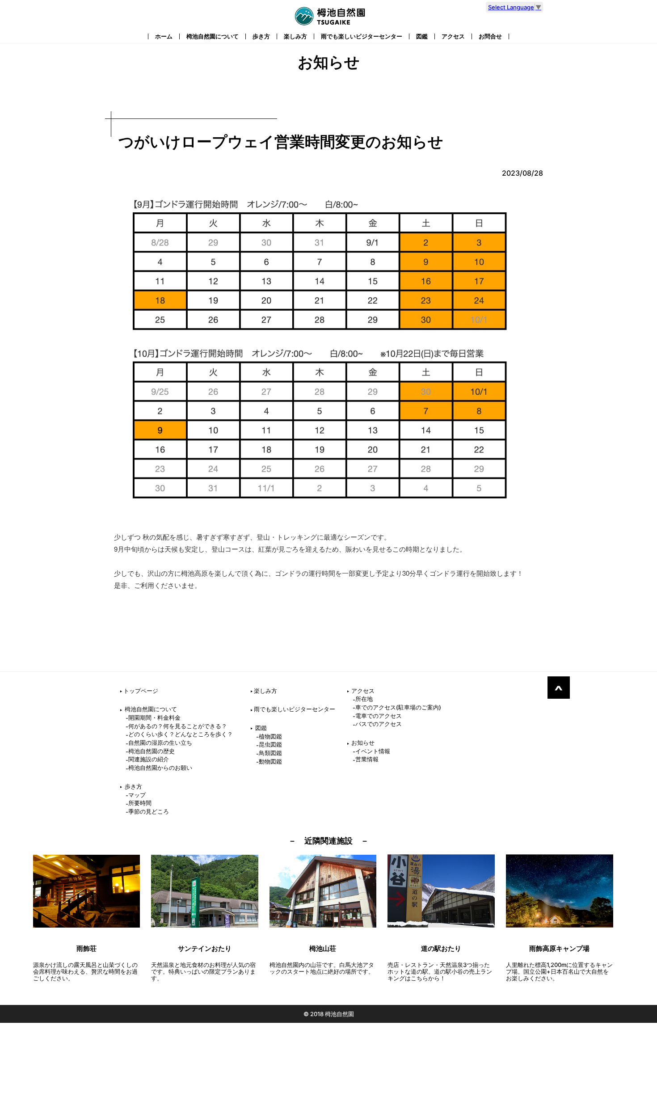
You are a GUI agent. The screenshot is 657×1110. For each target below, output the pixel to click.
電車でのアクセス (378, 715)
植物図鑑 (270, 736)
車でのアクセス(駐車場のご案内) (398, 707)
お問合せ (490, 36)
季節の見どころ (148, 811)
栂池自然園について (212, 36)
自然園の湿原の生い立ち (160, 742)
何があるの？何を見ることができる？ (177, 726)
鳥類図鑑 (270, 752)
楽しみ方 (295, 36)
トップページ (140, 690)
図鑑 (422, 36)
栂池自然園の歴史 (151, 751)
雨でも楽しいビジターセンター (361, 36)
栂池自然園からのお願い (160, 767)
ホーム (164, 36)
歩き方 (261, 36)
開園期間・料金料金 (154, 717)
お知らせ (363, 742)
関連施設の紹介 (148, 759)
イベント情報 (372, 751)
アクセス (453, 36)
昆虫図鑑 (270, 744)
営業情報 (367, 759)
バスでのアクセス (378, 723)
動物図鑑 (270, 761)
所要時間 (140, 802)
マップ (137, 794)
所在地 (364, 698)
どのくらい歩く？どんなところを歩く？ (180, 734)
